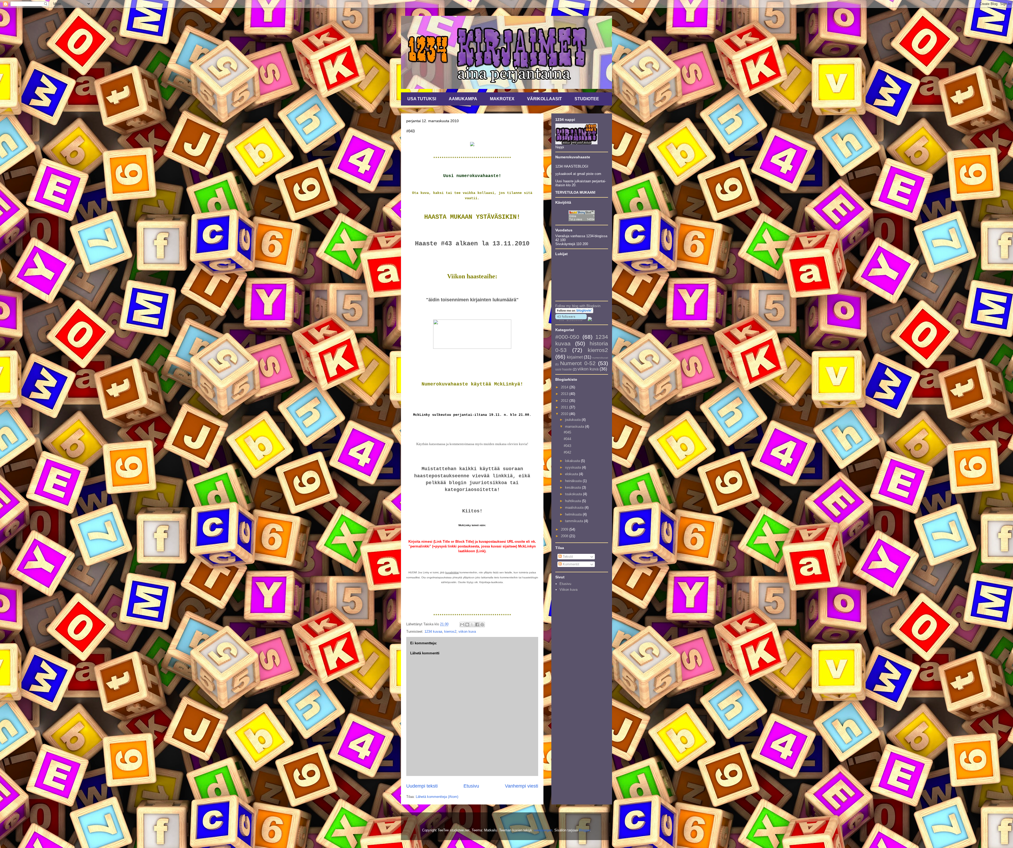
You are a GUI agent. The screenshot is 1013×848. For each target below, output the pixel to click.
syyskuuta (573, 467)
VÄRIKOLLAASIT (544, 99)
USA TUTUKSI (421, 99)
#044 (567, 439)
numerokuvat (600, 357)
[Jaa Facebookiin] (477, 624)
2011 (565, 407)
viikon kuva (467, 631)
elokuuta (572, 474)
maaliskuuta (575, 507)
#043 (567, 446)
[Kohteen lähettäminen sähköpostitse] (462, 624)
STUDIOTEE (587, 99)
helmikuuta (574, 514)
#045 (567, 432)
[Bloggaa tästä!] (467, 624)
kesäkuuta (573, 487)
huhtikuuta (573, 501)
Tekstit (567, 557)
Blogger (584, 830)
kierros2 (450, 631)
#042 (567, 452)
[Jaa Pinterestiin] (482, 624)
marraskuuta (575, 426)
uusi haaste (563, 369)
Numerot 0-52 (577, 363)
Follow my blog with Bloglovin (577, 306)
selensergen (543, 830)
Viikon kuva (568, 590)
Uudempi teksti (422, 786)
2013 (565, 394)
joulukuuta (573, 420)
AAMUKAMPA (463, 99)
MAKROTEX (502, 99)
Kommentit (570, 564)
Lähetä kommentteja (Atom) (437, 797)
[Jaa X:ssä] (472, 624)
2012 (565, 401)
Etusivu (471, 786)
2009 (565, 529)
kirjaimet (575, 357)
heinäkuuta (574, 481)
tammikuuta (574, 521)
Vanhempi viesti (521, 786)
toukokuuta (574, 494)
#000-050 (567, 337)
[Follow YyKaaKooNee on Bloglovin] (574, 312)
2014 (565, 387)
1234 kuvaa (433, 631)
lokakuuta (573, 461)
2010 (565, 414)
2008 (565, 536)
